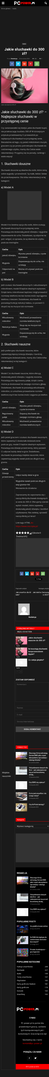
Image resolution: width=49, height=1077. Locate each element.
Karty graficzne (23, 987)
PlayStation (21, 980)
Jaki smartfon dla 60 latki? (23, 593)
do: (32, 522)
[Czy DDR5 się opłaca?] (21, 785)
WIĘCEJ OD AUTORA (24, 632)
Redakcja (14, 58)
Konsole (20, 991)
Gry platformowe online (39, 926)
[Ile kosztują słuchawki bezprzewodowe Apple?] (21, 651)
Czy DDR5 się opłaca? (37, 782)
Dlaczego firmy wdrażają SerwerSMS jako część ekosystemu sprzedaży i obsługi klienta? (38, 882)
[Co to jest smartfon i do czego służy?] (21, 796)
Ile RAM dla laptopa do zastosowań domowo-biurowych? (38, 939)
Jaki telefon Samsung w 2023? (41, 593)
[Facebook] (29, 1058)
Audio (24, 44)
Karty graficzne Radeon (26, 984)
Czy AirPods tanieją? (36, 804)
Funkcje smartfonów (25, 966)
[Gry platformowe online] (22, 929)
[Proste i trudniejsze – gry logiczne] (22, 952)
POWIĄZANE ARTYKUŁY (25, 628)
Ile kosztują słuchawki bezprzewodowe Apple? (37, 651)
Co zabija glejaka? (36, 660)
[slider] (22, 532)
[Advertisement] (24, 26)
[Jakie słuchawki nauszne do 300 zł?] (21, 640)
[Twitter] (35, 1058)
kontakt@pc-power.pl (32, 1043)
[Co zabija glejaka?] (21, 663)
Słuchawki (20, 970)
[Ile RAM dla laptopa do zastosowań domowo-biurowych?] (22, 940)
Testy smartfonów (24, 977)
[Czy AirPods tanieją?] (21, 807)
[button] (46, 3)
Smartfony (21, 994)
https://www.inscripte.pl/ (27, 526)
